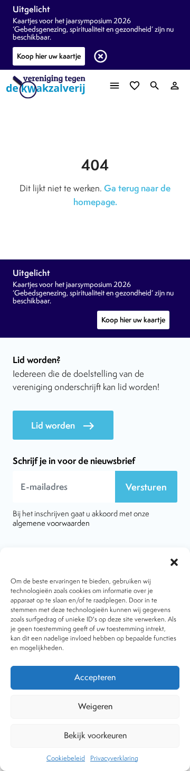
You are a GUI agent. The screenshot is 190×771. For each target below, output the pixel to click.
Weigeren (95, 706)
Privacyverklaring (114, 758)
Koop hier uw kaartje (49, 56)
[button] (174, 560)
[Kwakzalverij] (48, 87)
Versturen (146, 487)
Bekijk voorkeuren (95, 735)
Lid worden (63, 425)
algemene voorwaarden (51, 523)
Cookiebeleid (65, 758)
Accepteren (95, 677)
